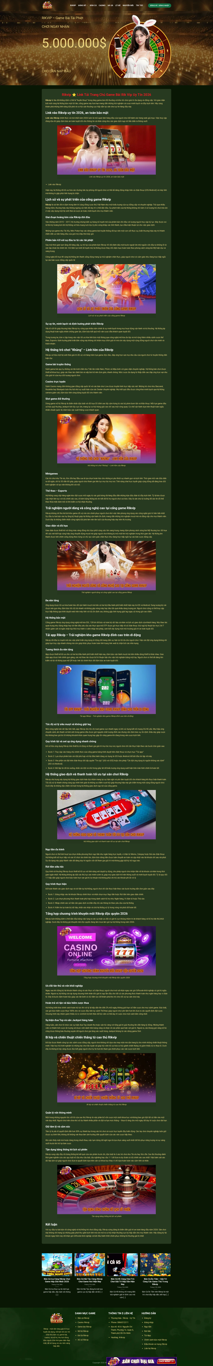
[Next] (174, 1272)
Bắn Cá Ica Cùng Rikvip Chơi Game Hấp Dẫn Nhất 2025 (57, 1280)
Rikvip (73, 5)
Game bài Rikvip (84, 1327)
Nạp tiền (147, 1327)
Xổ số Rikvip (83, 1340)
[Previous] (38, 1272)
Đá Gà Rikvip (83, 1335)
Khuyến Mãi (128, 5)
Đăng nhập (148, 1322)
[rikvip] (54, 5)
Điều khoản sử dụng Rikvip (155, 1344)
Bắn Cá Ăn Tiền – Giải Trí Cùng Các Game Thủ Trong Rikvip (155, 1281)
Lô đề (117, 5)
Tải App (147, 1335)
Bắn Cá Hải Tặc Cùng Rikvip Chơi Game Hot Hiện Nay (90, 1280)
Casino (102, 5)
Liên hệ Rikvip (150, 1348)
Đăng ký (82, 5)
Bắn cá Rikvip (83, 1318)
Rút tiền (147, 1331)
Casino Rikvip (83, 1322)
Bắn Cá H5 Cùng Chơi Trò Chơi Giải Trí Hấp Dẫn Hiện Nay (123, 1281)
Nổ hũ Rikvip (83, 1331)
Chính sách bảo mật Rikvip (155, 1340)
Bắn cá (93, 5)
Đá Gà (110, 5)
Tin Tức (139, 5)
